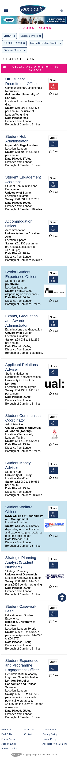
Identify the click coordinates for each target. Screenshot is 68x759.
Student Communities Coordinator (23, 417)
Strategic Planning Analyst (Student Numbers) (20, 562)
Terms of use (49, 729)
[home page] (33, 14)
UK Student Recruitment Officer (21, 81)
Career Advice (8, 739)
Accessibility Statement (55, 744)
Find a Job (6, 729)
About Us (29, 729)
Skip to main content (14, 3)
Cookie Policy (49, 739)
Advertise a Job (9, 748)
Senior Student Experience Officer (20, 274)
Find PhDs (6, 734)
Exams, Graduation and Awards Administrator (21, 321)
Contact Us (30, 734)
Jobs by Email (8, 744)
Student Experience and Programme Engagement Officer (22, 665)
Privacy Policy (50, 734)
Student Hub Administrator (16, 138)
